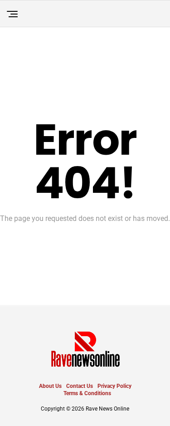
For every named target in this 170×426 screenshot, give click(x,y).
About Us (50, 386)
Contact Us (79, 386)
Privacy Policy (114, 386)
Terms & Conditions (87, 393)
